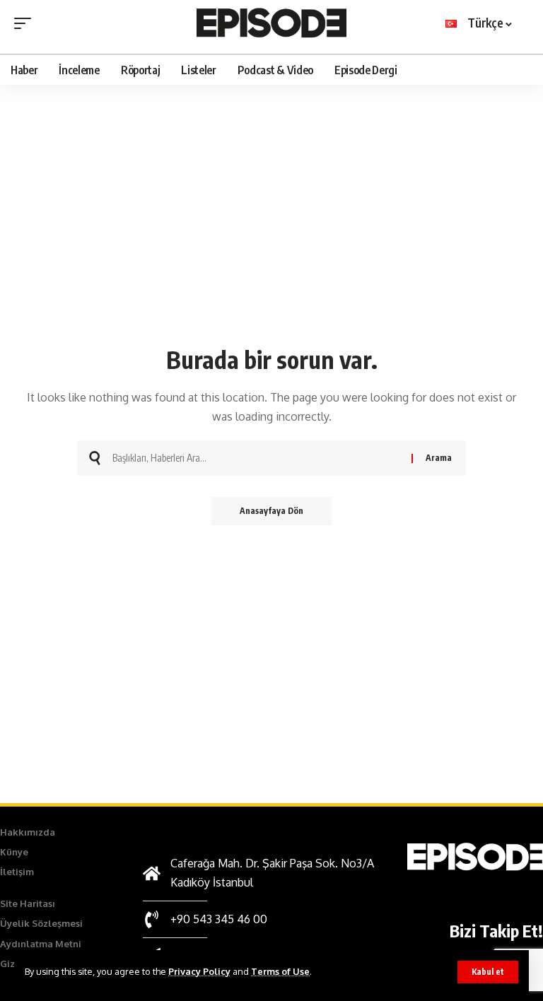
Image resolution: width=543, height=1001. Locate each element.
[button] (487, 972)
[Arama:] (256, 458)
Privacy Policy (199, 971)
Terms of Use (280, 971)
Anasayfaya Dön (271, 510)
